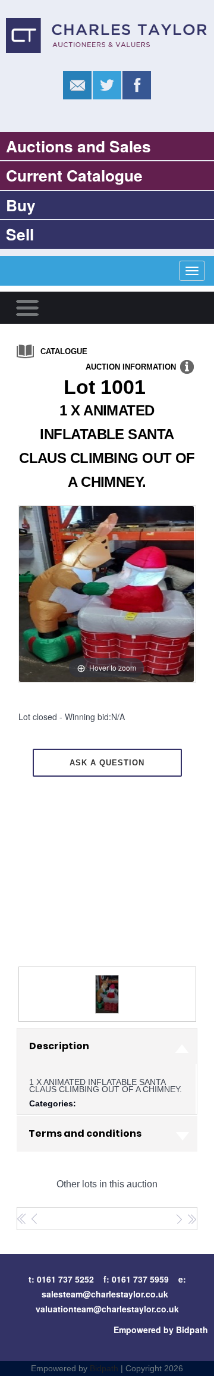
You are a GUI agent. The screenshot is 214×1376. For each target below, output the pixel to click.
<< (22, 1219)
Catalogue (63, 351)
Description (59, 1046)
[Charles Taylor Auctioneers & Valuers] (107, 34)
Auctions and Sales (78, 146)
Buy (21, 204)
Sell (20, 234)
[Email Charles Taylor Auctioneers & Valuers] (77, 86)
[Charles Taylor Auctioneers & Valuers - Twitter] (107, 86)
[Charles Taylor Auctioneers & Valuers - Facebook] (137, 86)
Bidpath (104, 1368)
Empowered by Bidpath (161, 1330)
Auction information (131, 366)
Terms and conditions (85, 1133)
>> (191, 1219)
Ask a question (107, 762)
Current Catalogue (74, 175)
